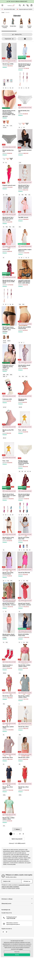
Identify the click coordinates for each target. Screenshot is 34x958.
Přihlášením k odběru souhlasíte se (16, 885)
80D (11, 374)
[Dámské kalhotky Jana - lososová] (23, 123)
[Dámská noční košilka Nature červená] (20, 546)
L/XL (11, 125)
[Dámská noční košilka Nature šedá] (27, 546)
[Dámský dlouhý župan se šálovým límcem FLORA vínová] (27, 77)
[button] (2, 5)
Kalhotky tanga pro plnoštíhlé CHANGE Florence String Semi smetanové (23, 462)
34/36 (4, 340)
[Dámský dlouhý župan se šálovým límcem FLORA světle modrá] (23, 81)
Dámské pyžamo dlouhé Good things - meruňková (9, 635)
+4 (30, 471)
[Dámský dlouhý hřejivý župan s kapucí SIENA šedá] (23, 504)
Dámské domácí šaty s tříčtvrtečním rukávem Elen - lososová (8, 219)
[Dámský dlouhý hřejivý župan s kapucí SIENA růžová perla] (23, 507)
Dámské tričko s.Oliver (23, 757)
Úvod (3, 12)
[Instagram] (6, 931)
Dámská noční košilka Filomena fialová (8, 573)
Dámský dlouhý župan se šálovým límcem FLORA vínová (9, 282)
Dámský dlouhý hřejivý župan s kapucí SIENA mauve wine (24, 495)
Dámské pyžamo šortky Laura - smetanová (8, 538)
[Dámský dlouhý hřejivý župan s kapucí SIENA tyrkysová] (20, 507)
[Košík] (31, 5)
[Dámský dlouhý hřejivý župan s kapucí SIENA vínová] (20, 511)
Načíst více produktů (17, 839)
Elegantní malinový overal (9, 185)
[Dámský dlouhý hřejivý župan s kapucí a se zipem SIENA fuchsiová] (4, 511)
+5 (28, 87)
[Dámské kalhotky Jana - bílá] (20, 123)
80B (4, 374)
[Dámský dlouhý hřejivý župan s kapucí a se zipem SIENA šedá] (7, 507)
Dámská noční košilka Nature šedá (23, 538)
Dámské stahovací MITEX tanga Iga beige (24, 328)
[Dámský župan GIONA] (4, 81)
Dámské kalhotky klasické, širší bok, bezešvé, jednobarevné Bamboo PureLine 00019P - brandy (9, 112)
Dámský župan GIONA (8, 64)
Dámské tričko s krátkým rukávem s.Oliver (24, 665)
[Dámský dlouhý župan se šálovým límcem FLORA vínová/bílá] (23, 77)
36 (19, 471)
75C (23, 304)
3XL (26, 194)
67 (20, 834)
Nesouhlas (16, 951)
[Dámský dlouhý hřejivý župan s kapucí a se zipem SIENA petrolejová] (11, 507)
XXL (7, 194)
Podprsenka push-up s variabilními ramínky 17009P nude (8, 367)
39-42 (4, 438)
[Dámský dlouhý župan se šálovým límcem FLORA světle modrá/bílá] (20, 81)
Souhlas (17, 954)
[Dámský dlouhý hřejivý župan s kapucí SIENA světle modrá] (27, 507)
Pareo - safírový (22, 430)
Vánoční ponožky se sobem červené (7, 665)
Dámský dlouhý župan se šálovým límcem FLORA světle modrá (24, 65)
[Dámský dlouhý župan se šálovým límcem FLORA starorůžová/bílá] (23, 74)
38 (22, 471)
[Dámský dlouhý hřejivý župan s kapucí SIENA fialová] (27, 504)
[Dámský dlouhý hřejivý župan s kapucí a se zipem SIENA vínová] (11, 511)
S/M (4, 125)
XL (10, 88)
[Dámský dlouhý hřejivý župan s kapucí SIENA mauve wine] (23, 511)
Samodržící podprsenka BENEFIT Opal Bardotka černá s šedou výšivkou (24, 282)
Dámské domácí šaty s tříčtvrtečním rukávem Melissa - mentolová (23, 187)
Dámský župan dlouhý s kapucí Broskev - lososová (9, 604)
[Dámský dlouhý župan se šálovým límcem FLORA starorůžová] (27, 74)
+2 (12, 87)
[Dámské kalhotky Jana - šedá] (27, 123)
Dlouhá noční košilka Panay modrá (23, 635)
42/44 (4, 342)
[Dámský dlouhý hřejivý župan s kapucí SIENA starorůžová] (20, 504)
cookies (20, 949)
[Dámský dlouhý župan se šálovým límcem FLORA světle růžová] (20, 84)
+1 (28, 257)
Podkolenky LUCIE (7, 399)
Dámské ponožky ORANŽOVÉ (22, 400)
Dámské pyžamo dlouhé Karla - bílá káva (24, 366)
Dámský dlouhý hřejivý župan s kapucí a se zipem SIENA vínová (9, 495)
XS (19, 764)
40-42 (4, 407)
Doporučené (8, 38)
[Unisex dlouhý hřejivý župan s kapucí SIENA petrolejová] (27, 511)
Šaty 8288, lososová (23, 217)
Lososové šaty (6, 249)
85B (4, 376)
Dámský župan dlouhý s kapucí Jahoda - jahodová (24, 604)
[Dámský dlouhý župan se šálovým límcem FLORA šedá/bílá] (20, 77)
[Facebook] (3, 931)
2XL (23, 376)
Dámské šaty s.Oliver (8, 695)
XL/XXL (4, 127)
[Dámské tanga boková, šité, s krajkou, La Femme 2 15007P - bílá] (4, 337)
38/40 (8, 340)
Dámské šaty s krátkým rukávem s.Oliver (24, 696)
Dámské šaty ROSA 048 (24, 572)
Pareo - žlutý (6, 460)
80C (8, 374)
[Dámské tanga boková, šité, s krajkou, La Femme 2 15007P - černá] (7, 337)
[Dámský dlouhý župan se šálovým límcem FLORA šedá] (20, 74)
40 (25, 471)
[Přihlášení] (24, 5)
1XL (19, 376)
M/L (7, 125)
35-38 (20, 407)
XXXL (4, 795)
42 (28, 471)
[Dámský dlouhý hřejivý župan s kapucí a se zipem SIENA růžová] (4, 507)
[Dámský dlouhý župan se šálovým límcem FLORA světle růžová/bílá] (27, 81)
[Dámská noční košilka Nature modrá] (23, 546)
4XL (29, 194)
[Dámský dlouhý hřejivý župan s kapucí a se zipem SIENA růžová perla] (7, 511)
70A (20, 304)
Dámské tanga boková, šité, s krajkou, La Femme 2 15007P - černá (9, 328)
